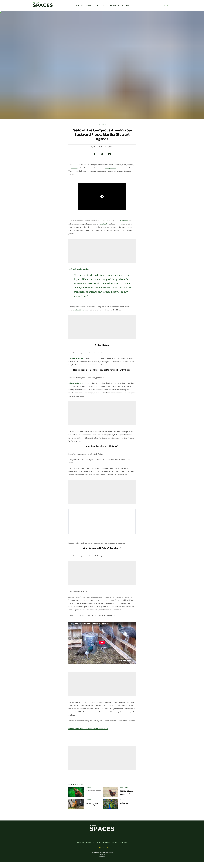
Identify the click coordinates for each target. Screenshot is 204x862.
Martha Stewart (79, 310)
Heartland (42, 10)
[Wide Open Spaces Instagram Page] (165, 5)
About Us (80, 842)
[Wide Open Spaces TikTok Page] (167, 5)
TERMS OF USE (102, 854)
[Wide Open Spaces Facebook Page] (162, 5)
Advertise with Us (103, 842)
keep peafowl (110, 168)
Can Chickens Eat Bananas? (93, 790)
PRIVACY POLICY (102, 856)
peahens (106, 221)
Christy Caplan (98, 147)
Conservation (114, 5)
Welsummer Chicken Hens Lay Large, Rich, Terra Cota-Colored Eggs (93, 804)
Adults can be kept (75, 383)
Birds (122, 799)
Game (97, 5)
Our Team (125, 5)
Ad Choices (90, 842)
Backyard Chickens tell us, (79, 269)
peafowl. (74, 168)
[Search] (169, 2)
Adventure (79, 5)
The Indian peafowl (76, 358)
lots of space (124, 221)
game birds (103, 224)
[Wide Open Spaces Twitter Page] (170, 5)
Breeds (35, 10)
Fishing (88, 5)
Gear (103, 5)
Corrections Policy (120, 842)
